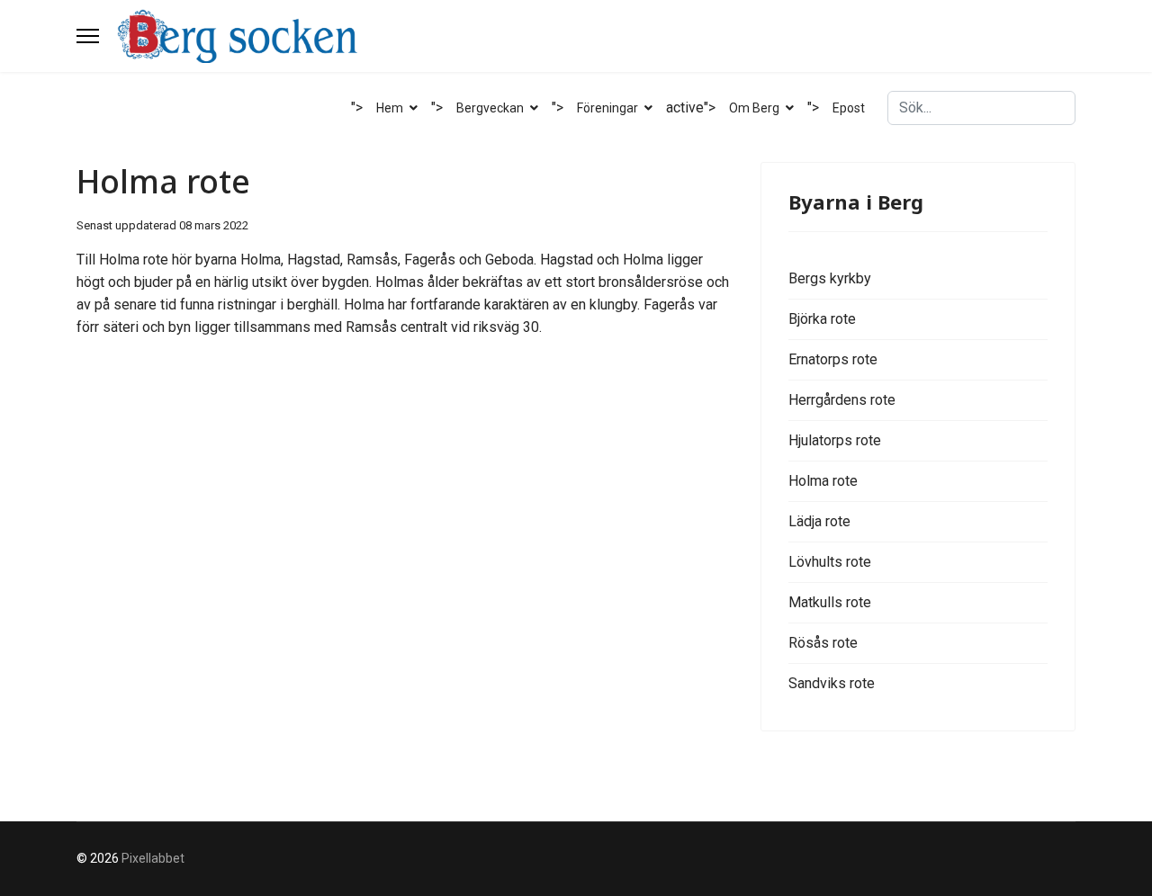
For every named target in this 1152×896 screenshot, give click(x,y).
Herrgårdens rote (842, 399)
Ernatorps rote (833, 359)
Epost (848, 108)
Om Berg (754, 108)
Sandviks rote (831, 683)
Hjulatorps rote (834, 440)
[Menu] (87, 36)
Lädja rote (819, 521)
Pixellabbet (153, 858)
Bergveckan (490, 108)
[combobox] (981, 108)
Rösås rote (823, 642)
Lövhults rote (829, 561)
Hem (389, 108)
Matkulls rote (829, 602)
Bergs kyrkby (829, 278)
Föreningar (607, 108)
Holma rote (823, 480)
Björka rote (822, 318)
